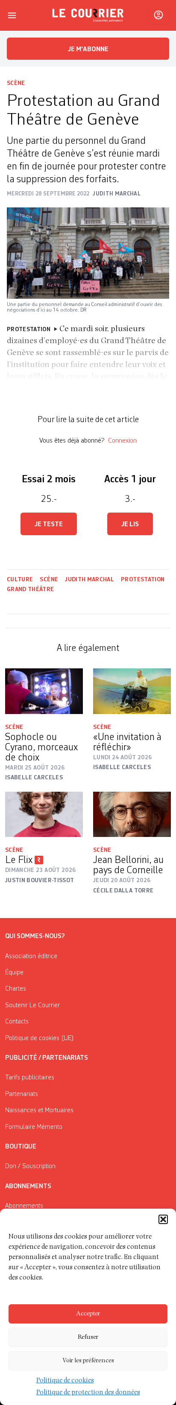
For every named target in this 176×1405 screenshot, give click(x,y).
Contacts (17, 1021)
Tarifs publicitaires (29, 1077)
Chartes (15, 988)
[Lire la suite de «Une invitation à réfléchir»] (132, 691)
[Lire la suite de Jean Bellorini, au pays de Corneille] (132, 814)
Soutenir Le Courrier (32, 1005)
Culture (20, 580)
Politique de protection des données (88, 1393)
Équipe (14, 972)
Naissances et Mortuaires (39, 1110)
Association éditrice (31, 956)
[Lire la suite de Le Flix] (44, 814)
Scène (16, 83)
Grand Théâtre (30, 589)
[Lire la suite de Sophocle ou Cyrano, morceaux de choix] (44, 691)
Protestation (142, 580)
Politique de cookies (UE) (39, 1038)
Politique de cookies (65, 1381)
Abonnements (24, 1206)
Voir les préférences (88, 1361)
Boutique (20, 1146)
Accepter (88, 1314)
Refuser (88, 1337)
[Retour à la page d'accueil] (88, 15)
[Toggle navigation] (12, 15)
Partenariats (21, 1094)
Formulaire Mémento (33, 1127)
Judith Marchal (89, 580)
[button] (163, 1219)
